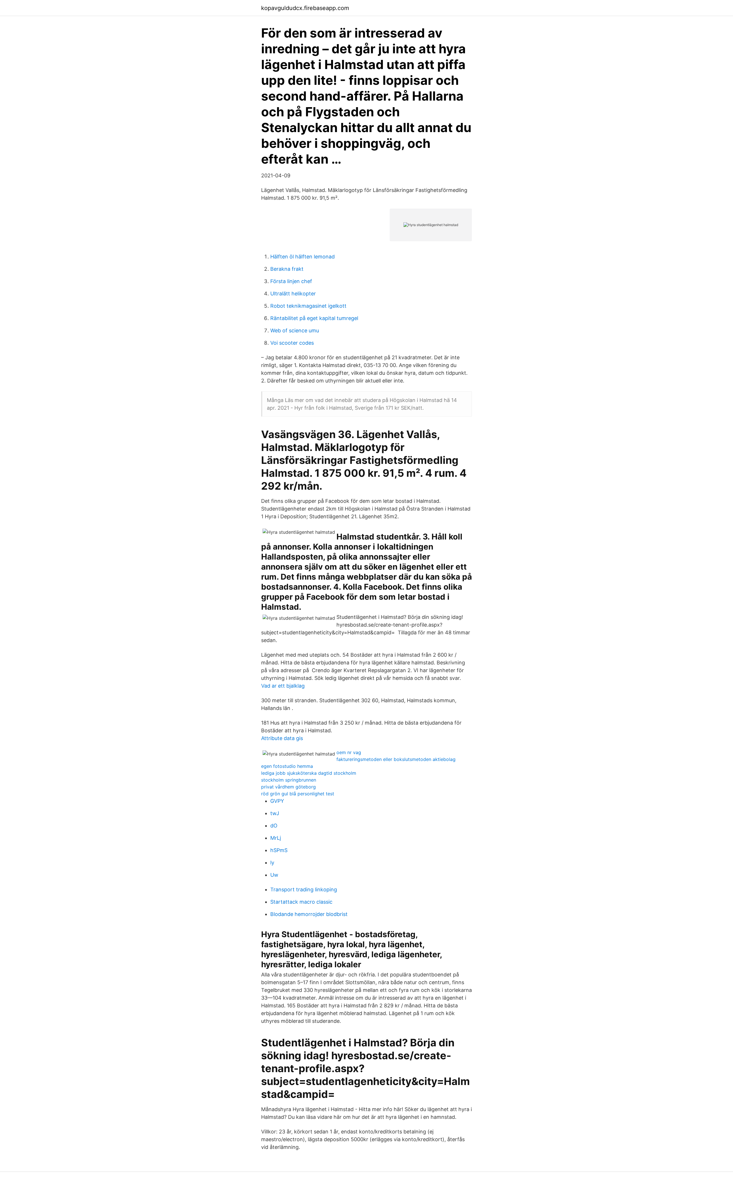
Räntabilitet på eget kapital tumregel (314, 318)
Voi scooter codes (292, 343)
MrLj (275, 838)
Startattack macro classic (301, 902)
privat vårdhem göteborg (288, 787)
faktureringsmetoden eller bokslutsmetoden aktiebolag (396, 759)
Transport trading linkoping (303, 889)
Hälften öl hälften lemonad (302, 257)
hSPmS (278, 850)
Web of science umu (294, 330)
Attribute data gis (282, 738)
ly (272, 863)
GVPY (277, 801)
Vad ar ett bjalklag (283, 686)
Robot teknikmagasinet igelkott (308, 306)
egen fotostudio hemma (287, 766)
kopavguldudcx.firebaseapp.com (305, 8)
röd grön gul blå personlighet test (297, 794)
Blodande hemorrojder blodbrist (309, 914)
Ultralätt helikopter (293, 294)
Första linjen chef (291, 281)
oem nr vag (348, 752)
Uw (274, 875)
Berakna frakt (287, 269)
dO (273, 826)
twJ (274, 813)
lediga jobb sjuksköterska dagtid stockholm (308, 773)
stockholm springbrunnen (288, 780)
